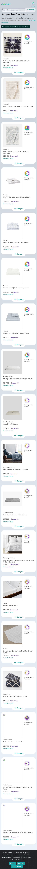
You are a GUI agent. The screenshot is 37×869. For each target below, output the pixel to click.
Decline (21, 863)
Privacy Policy (17, 866)
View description (8, 68)
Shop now (14, 65)
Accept (12, 863)
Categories (31, 10)
